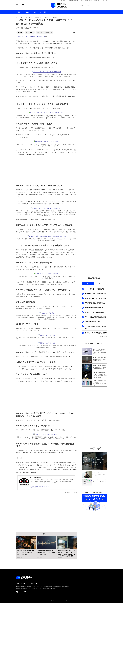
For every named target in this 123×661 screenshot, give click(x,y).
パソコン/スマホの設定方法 (44, 32)
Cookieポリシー (46, 588)
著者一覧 (39, 586)
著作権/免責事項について (48, 586)
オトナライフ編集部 (35, 477)
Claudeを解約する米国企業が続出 (95, 317)
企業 (17, 583)
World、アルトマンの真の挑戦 (94, 289)
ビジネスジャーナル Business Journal (61, 5)
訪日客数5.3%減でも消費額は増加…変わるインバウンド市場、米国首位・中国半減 (26, 552)
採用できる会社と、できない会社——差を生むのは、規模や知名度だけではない (99, 474)
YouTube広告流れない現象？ (94, 307)
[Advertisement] (46, 169)
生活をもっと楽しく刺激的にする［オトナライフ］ (41, 486)
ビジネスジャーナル (21, 17)
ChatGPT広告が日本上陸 (92, 321)
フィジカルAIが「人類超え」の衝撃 (96, 333)
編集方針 (29, 586)
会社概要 (34, 586)
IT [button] (87, 283)
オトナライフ (29, 32)
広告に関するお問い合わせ (22, 588)
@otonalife (33, 487)
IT (39, 27)
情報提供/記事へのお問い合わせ (62, 586)
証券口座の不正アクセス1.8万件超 (95, 298)
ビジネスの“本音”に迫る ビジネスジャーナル (24, 578)
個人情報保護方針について (35, 588)
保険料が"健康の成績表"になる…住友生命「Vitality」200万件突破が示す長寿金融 (46, 552)
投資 (45, 12)
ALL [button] (100, 283)
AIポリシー (53, 588)
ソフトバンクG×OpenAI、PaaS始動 (95, 327)
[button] (17, 5)
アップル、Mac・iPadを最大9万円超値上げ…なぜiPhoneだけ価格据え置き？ (99, 359)
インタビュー (24, 583)
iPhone (20, 32)
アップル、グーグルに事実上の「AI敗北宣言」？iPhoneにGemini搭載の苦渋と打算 (99, 367)
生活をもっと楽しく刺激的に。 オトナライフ (31, 36)
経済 (32, 583)
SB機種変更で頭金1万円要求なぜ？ (96, 303)
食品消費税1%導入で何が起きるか (95, 293)
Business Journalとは (21, 586)
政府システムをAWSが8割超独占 (95, 312)
